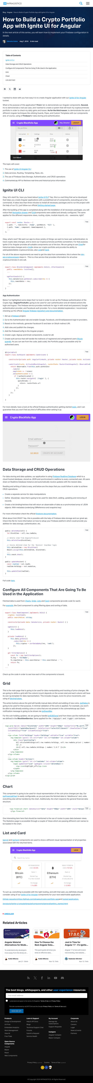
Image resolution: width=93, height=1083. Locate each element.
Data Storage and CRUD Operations (18, 64)
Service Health (32, 1036)
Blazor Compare (54, 1038)
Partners (74, 1033)
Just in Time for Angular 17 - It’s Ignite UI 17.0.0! (75, 945)
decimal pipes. (16, 698)
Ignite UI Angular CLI (22, 169)
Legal (73, 1027)
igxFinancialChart (10, 796)
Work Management (11, 1030)
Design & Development (13, 1021)
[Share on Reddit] (20, 89)
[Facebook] (42, 978)
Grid (7, 72)
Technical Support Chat (35, 1027)
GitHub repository (10, 899)
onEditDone (53, 716)
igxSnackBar (47, 711)
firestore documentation (46, 514)
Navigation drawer (20, 212)
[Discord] (62, 978)
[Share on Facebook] (5, 89)
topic (74, 407)
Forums (29, 1030)
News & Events (76, 1030)
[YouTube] (55, 978)
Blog (4, 12)
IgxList (5, 840)
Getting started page (46, 205)
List (39, 250)
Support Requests (55, 1027)
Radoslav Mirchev (75, 959)
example (9, 605)
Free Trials (8, 1036)
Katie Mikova (13, 959)
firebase (15, 316)
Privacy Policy (55, 1001)
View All (7, 1033)
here (13, 580)
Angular (9, 12)
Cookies (47, 1062)
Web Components (11, 1056)
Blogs (29, 1024)
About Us (74, 1021)
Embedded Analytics (12, 1027)
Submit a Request (33, 1033)
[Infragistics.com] (15, 3)
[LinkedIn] (48, 978)
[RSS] (28, 978)
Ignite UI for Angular (77, 98)
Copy (86, 221)
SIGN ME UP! (16, 1011)
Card (47, 250)
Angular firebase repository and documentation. (43, 311)
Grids (34, 601)
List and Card (10, 80)
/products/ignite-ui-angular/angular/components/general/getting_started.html (35, 904)
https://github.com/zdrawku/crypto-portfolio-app (38, 899)
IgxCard (15, 840)
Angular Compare (55, 1035)
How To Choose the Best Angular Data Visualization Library (45, 945)
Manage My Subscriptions (54, 1022)
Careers (73, 1024)
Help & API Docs (32, 1021)
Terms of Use (44, 1001)
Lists (39, 601)
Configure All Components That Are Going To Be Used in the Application (31, 68)
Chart (8, 76)
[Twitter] (35, 978)
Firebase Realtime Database (64, 476)
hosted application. (70, 899)
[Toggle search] (81, 4)
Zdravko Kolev (12, 41)
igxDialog (84, 703)
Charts (28, 601)
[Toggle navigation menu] (87, 3)
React (7, 1053)
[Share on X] (10, 89)
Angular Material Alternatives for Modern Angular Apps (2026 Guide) (16, 946)
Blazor (7, 1050)
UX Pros (7, 1024)
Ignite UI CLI (10, 60)
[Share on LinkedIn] (15, 89)
